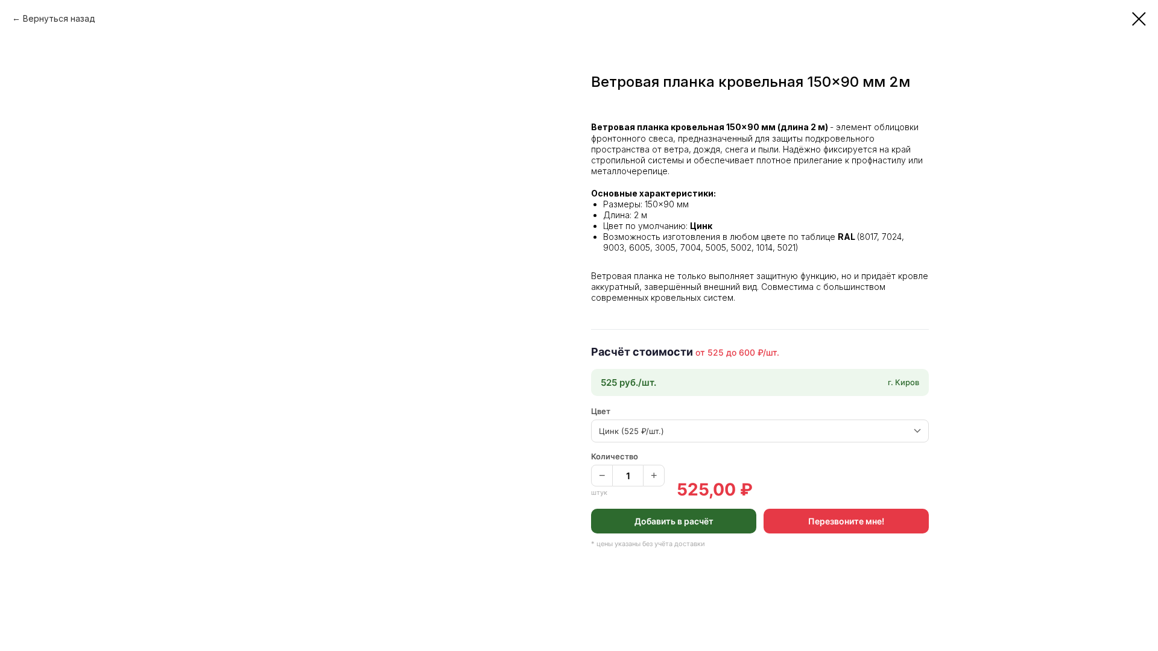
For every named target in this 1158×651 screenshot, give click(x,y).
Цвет (600, 411)
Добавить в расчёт (673, 521)
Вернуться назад (59, 18)
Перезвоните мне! (846, 521)
